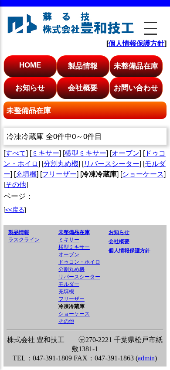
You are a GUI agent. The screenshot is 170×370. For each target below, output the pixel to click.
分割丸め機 (61, 163)
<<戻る (14, 209)
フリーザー (59, 174)
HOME (30, 65)
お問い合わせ (136, 87)
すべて (15, 153)
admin (146, 358)
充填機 (26, 174)
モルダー (68, 284)
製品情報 (83, 65)
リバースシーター (111, 163)
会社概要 (83, 87)
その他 (15, 184)
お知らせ (30, 87)
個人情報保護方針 (136, 43)
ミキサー (45, 153)
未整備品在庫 (136, 65)
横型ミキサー (85, 153)
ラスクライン (24, 240)
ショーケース (143, 174)
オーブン (125, 153)
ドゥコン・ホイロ (79, 262)
